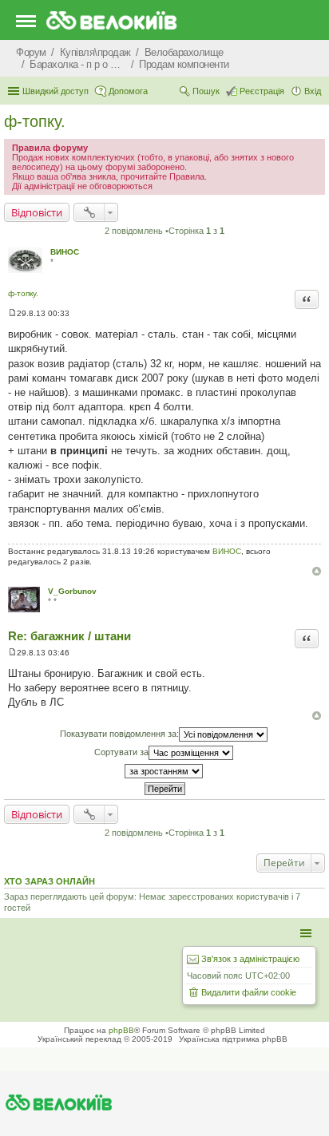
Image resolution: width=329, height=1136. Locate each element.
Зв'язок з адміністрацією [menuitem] (250, 959)
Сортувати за (121, 752)
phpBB (121, 1030)
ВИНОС (64, 251)
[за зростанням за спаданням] (164, 771)
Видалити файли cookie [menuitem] (248, 992)
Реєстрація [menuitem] (262, 91)
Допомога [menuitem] (128, 91)
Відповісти (36, 212)
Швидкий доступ (55, 91)
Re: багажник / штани (69, 636)
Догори (316, 571)
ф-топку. (34, 121)
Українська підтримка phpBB (233, 1039)
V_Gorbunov (72, 591)
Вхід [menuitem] (312, 91)
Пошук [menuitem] (206, 91)
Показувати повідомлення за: (119, 733)
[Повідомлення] (12, 313)
